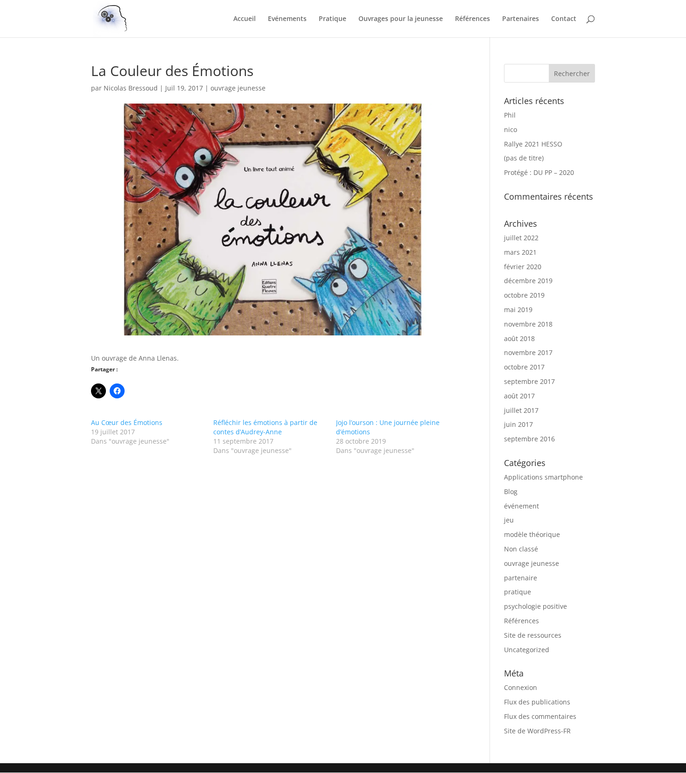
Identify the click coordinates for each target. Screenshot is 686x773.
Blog (511, 491)
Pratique (332, 19)
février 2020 (522, 266)
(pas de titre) (524, 157)
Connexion (520, 687)
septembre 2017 (529, 381)
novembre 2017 (528, 352)
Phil (510, 115)
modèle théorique (532, 534)
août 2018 (519, 338)
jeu (509, 519)
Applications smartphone (543, 477)
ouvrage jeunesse (238, 88)
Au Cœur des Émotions (126, 422)
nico (510, 129)
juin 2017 (518, 424)
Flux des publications (537, 701)
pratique (517, 591)
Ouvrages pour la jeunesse (400, 19)
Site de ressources (532, 635)
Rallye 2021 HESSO (533, 143)
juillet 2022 (521, 237)
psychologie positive (535, 606)
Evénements (287, 19)
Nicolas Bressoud (131, 88)
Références (472, 19)
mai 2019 (518, 309)
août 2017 (519, 395)
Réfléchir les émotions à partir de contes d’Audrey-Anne (265, 427)
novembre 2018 (528, 324)
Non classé (521, 548)
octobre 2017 (524, 366)
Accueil (244, 19)
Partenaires (520, 19)
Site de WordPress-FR (537, 730)
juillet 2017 (521, 410)
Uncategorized (526, 649)
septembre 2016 (529, 438)
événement (521, 505)
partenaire (520, 577)
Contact (563, 19)
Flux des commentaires (540, 716)
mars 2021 (520, 252)
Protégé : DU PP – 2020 (539, 172)
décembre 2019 (528, 280)
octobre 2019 (524, 295)
